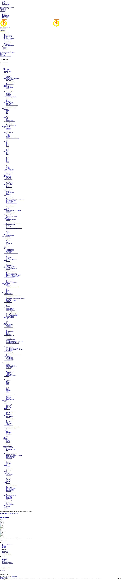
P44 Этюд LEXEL (9, 498)
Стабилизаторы (7, 287)
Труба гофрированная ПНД (11, 125)
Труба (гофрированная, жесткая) (9, 121)
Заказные (7, 225)
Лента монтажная (9, 264)
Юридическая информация (7, 562)
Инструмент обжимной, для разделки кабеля (11, 78)
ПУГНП (5, 171)
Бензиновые (8, 285)
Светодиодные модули (10, 352)
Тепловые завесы (9, 373)
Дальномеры (8, 94)
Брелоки (7, 396)
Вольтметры (8, 93)
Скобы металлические (10, 120)
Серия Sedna (8, 478)
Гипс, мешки (6, 246)
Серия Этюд (8, 480)
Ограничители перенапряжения (11, 216)
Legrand (7, 110)
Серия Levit (8, 462)
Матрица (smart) (9, 440)
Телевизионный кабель (8, 174)
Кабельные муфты (7, 176)
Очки (7, 99)
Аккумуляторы (8, 390)
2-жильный (8, 134)
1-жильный (8, 133)
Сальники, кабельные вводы (11, 428)
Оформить (13, 52)
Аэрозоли (8, 76)
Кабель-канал (6, 109)
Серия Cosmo (8, 463)
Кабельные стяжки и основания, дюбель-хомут (12, 238)
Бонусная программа (5, 4)
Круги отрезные (9, 104)
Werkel (5, 482)
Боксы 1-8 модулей (7, 426)
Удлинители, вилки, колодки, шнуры (10, 453)
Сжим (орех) (8, 252)
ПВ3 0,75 (7, 153)
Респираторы (8, 101)
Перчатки (8, 100)
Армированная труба (9, 123)
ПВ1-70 (7, 150)
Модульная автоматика (10, 192)
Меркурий (8, 441)
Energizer (7, 389)
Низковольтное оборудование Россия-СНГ (11, 222)
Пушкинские (8, 334)
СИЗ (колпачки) (9, 257)
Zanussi (7, 383)
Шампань (8, 494)
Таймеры (7, 207)
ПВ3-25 (7, 160)
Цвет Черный (8, 491)
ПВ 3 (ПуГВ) (6, 151)
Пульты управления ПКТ (10, 202)
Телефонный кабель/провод (9, 169)
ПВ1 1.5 (7, 142)
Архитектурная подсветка (10, 339)
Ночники (5, 323)
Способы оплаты (5, 2)
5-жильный (8, 137)
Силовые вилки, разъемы (8, 447)
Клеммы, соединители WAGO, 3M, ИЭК (11, 253)
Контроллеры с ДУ (9, 355)
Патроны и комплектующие (11, 300)
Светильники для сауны (8, 294)
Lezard (5, 471)
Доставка (4, 1)
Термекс (7, 384)
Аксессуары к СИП (9, 172)
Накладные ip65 (9, 407)
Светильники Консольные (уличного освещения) (14, 341)
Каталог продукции (3, 64)
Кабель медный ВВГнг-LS (8, 132)
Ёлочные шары (8, 305)
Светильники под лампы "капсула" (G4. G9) (13, 348)
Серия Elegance (9, 503)
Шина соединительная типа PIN (11, 282)
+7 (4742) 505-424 (3, 9)
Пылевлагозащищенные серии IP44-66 (10, 495)
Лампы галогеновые (9, 309)
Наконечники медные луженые (11, 273)
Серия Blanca (8, 475)
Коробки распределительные (9, 181)
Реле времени (8, 217)
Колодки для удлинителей (10, 456)
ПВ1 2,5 (7, 143)
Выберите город (7, 27)
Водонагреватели (7, 379)
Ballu (7, 381)
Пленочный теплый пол (10, 365)
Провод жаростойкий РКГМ (9, 170)
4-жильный (8, 136)
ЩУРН (7, 435)
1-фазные (5, 439)
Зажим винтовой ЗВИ (10, 249)
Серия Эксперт (8, 502)
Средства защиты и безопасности (10, 96)
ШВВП (5, 175)
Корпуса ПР (8, 417)
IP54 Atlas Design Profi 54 (10, 500)
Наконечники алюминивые (11, 271)
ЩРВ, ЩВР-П (8, 433)
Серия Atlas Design (9, 474)
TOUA (5, 247)
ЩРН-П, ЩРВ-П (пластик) (10, 411)
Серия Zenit (8, 464)
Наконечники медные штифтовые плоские (13, 274)
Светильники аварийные (8, 293)
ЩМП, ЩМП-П (9, 432)
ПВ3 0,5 (7, 152)
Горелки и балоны (9, 77)
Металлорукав (6, 117)
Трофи (7, 392)
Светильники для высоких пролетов (12, 343)
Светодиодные (8, 326)
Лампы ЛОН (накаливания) (11, 313)
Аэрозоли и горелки (7, 75)
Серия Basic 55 (8, 461)
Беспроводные (6, 69)
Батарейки (6, 386)
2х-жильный (8, 128)
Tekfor (7, 241)
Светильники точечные (8, 346)
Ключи (7, 88)
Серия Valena (8, 467)
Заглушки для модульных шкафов (12, 429)
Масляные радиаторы (10, 371)
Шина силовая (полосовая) (10, 281)
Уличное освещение (7, 356)
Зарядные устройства (8, 393)
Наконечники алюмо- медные (11, 272)
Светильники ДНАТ (9, 357)
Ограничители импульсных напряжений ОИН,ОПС (15, 199)
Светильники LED (9, 347)
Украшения (8, 306)
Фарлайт (7, 322)
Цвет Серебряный (9, 487)
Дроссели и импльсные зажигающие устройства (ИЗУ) (15, 298)
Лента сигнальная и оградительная (10, 266)
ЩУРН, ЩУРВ (8, 414)
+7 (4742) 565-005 (3, 28)
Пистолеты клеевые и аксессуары (12, 105)
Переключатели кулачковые (11, 200)
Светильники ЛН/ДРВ (10, 359)
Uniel (7, 361)
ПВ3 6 (7, 157)
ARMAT (7, 208)
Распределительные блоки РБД (11, 203)
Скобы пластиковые (9, 265)
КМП (7, 431)
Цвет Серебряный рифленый (11, 488)
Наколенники (8, 98)
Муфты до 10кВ (9, 177)
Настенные (8, 328)
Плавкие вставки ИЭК (10, 201)
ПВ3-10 (7, 158)
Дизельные (8, 286)
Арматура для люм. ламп (10, 295)
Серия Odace (8, 477)
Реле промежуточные (10, 204)
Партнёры (4, 545)
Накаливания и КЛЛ (9, 325)
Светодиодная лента (7, 351)
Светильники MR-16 (9, 350)
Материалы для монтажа (8, 102)
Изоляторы (8, 279)
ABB (5, 190)
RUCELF (7, 291)
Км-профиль (8, 116)
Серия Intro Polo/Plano (10, 504)
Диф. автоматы (8, 211)
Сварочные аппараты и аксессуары (10, 107)
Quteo (7, 469)
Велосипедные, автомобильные (11, 394)
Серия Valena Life (9, 468)
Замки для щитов (9, 423)
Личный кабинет (5, 558)
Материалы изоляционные (8, 267)
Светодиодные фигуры (10, 304)
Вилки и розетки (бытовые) (11, 449)
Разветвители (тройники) (10, 457)
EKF (5, 437)
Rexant (7, 254)
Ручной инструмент (7, 86)
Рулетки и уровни (7, 85)
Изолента (8, 269)
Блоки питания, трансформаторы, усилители (14, 354)
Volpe (7, 318)
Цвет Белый (8, 483)
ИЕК (7, 119)
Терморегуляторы (9, 367)
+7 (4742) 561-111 (3, 30)
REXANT (8, 240)
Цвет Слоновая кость (9, 490)
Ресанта (7, 290)
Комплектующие (9, 124)
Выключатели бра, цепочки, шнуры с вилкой (14, 455)
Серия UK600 (8, 402)
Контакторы (8, 191)
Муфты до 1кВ (8, 178)
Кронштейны (8, 299)
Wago (7, 255)
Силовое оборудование (10, 206)
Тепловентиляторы (9, 372)
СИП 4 (7, 173)
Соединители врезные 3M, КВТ (11, 259)
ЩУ (7, 413)
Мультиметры (8, 95)
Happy (7, 508)
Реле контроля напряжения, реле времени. (13, 223)
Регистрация (4, 559)
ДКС (7, 111)
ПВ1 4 (7, 144)
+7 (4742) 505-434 (3, 10)
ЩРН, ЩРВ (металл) (9, 412)
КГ (6, 139)
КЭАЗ (5, 234)
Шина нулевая (8, 280)
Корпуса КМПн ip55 (9, 416)
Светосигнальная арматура (10, 205)
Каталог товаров (5, 551)
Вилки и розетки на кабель (10, 454)
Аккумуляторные (9, 395)
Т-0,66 (7, 231)
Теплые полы (6, 363)
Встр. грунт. (8, 329)
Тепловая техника (7, 369)
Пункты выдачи (5, 5)
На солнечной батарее (10, 331)
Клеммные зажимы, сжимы (9, 248)
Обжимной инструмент (10, 82)
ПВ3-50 (7, 162)
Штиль (7, 288)
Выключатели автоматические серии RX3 (13, 210)
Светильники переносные (8, 327)
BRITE (7, 509)
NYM (5, 127)
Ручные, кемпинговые (10, 399)
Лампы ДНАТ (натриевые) (10, 310)
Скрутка (7, 258)
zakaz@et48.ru (2, 570)
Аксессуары (8, 364)
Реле (7, 193)
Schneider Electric (9, 187)
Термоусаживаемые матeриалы (11, 268)
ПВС (5, 164)
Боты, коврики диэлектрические (11, 97)
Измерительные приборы (8, 91)
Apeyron (7, 319)
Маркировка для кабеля (8, 179)
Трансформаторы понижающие (9, 224)
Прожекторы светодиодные (9, 317)
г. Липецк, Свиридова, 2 (4, 8)
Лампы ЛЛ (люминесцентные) (11, 312)
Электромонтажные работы (7, 554)
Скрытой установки (9, 183)
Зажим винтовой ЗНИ (10, 250)
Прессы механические (10, 84)
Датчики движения (9, 296)
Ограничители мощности (10, 215)
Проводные (6, 72)
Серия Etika (8, 466)
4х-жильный (8, 130)
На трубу (7, 332)
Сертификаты (4, 546)
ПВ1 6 (7, 145)
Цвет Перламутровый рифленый (11, 485)
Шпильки (8, 261)
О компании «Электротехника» (7, 544)
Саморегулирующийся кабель (11, 366)
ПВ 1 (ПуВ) (6, 141)
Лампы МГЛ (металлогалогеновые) (12, 314)
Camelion (7, 387)
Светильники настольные (8, 324)
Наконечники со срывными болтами (12, 276)
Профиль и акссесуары (10, 353)
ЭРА (7, 245)
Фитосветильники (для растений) (12, 345)
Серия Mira (8, 472)
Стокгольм (8, 506)
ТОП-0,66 (8, 232)
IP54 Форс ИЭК (9, 496)
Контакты (4, 3)
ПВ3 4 (7, 156)
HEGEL (7, 186)
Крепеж (5, 260)
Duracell (7, 388)
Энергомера (8, 442)
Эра (7, 70)
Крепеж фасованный (9, 263)
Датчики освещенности (10, 297)
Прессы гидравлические (10, 83)
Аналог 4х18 (8, 338)
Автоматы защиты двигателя (11, 219)
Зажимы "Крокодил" (9, 87)
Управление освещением (8, 360)
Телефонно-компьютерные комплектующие (11, 278)
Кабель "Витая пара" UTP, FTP (9, 131)
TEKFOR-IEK (8, 424)
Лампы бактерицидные (10, 308)
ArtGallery (8, 481)
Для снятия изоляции (10, 79)
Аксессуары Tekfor (9, 404)
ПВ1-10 (7, 146)
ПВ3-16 (7, 159)
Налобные (8, 398)
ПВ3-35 (7, 161)
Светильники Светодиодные (9, 335)
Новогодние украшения (8, 302)
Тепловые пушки (9, 374)
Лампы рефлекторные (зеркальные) (12, 315)
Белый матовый (9, 493)
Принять (119, 578)
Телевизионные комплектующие (9, 277)
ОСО (7, 227)
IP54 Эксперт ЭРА (9, 497)
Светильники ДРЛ (9, 358)
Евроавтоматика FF (7, 214)
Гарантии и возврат (5, 16)
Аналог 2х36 (8, 337)
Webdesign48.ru (14, 576)
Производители (4, 517)
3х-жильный (8, 129)
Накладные (8, 406)
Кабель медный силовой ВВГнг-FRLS (12, 138)
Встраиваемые (8, 405)
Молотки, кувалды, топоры (11, 89)
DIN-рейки (8, 427)
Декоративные (8, 397)
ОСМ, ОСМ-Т (8, 226)
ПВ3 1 (7, 154)
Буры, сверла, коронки (10, 103)
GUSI (7, 185)
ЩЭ (7, 422)
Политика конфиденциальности (7, 563)
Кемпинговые (8, 330)
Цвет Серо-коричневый (10, 489)
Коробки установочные (8, 184)
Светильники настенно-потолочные (12, 342)
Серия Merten (8, 476)
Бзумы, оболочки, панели (8, 425)
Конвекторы (8, 370)
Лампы (5, 307)
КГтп (7, 140)
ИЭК (7, 112)
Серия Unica (8, 479)
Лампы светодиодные (10, 316)
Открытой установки (10, 182)
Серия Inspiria (8, 470)
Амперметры (8, 92)
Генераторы (6, 284)
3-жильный (8, 135)
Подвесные (8, 333)
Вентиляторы (6, 376)
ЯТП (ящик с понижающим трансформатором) (14, 228)
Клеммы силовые (9, 251)
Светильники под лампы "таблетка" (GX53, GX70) (15, 349)
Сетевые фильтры (9, 458)
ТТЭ (7, 233)
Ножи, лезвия (8, 80)
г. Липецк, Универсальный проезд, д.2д (7, 7)
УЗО (7, 213)
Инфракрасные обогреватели (11, 375)
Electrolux (8, 382)
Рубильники (8, 194)
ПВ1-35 (7, 148)
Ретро (7, 486)
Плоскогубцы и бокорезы (10, 90)
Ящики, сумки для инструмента (9, 106)
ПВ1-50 (7, 149)
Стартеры (8, 301)
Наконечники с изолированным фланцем (13, 275)
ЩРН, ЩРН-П (8, 434)
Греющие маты (8, 368)
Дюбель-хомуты (9, 243)
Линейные (8, 340)
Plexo (7, 499)
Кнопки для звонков (7, 71)
